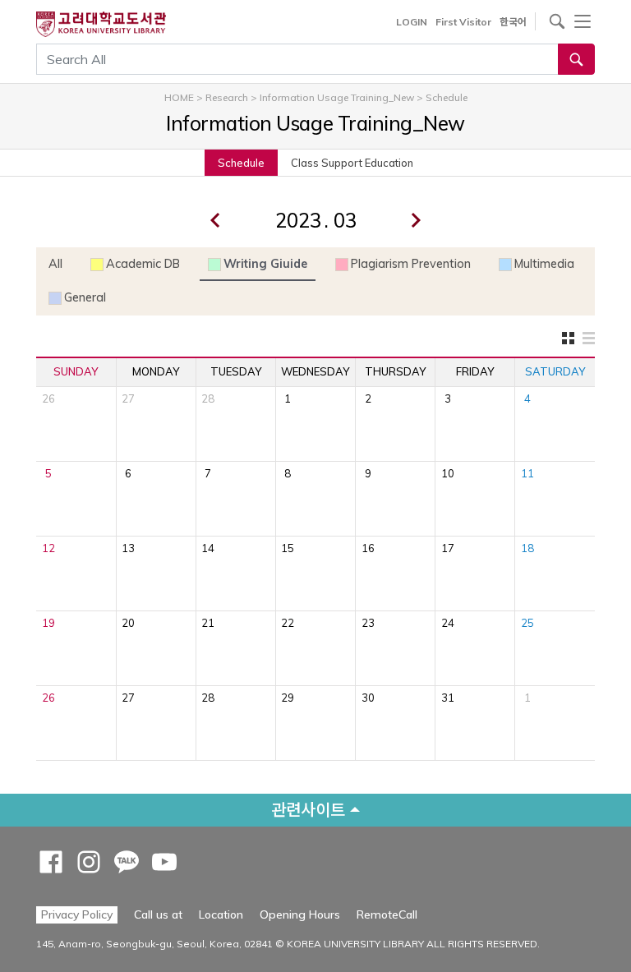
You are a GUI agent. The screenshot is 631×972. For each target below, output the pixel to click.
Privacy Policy (77, 914)
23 (368, 622)
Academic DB (143, 263)
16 (368, 548)
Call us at (158, 914)
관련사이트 (308, 809)
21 (207, 622)
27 (128, 398)
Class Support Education (352, 162)
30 (368, 697)
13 (128, 548)
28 (207, 398)
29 (287, 697)
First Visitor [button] (463, 22)
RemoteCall (387, 914)
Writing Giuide (265, 263)
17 (447, 548)
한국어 (513, 22)
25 (527, 622)
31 (447, 697)
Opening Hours (300, 914)
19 (48, 622)
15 (287, 548)
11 (527, 473)
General (85, 297)
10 (447, 473)
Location (221, 914)
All (55, 263)
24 (447, 622)
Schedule (241, 162)
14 (207, 548)
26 (48, 398)
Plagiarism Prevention (411, 263)
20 (128, 622)
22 (287, 622)
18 (527, 548)
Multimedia (544, 263)
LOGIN (411, 22)
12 (48, 548)
